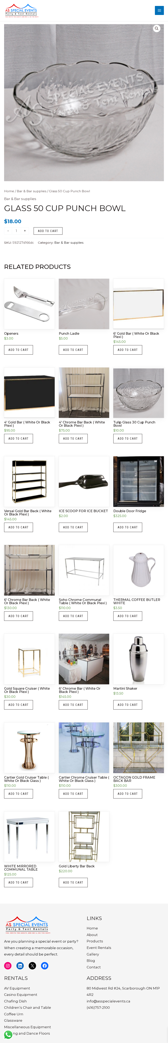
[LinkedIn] (20, 965)
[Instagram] (7, 965)
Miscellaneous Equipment (27, 1027)
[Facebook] (44, 965)
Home (9, 191)
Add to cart (48, 231)
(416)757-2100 (98, 1007)
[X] (32, 965)
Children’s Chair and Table (27, 1007)
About (92, 935)
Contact (94, 967)
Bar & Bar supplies (31, 191)
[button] (156, 28)
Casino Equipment (20, 995)
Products (95, 941)
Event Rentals (99, 948)
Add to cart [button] (18, 349)
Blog (91, 961)
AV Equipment (17, 988)
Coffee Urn (13, 1014)
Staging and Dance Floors (27, 1033)
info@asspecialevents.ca (108, 1001)
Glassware (13, 1020)
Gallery (93, 954)
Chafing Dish (15, 1001)
